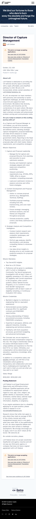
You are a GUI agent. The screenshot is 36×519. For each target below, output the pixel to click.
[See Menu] (32, 3)
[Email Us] (2, 514)
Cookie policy (22, 495)
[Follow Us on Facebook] (5, 514)
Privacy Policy (5, 510)
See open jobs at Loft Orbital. (17, 54)
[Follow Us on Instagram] (9, 514)
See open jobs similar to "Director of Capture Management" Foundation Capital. (19, 58)
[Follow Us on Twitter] (12, 514)
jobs (11, 26)
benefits (6, 360)
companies (4, 26)
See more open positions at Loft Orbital (18, 476)
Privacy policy (13, 495)
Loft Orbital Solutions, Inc (12, 92)
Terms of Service (15, 510)
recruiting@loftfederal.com (12, 410)
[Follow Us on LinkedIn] (16, 514)
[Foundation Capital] (6, 2)
